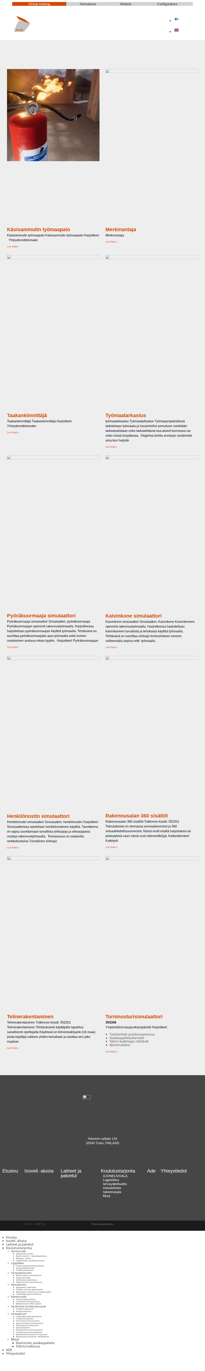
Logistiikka (111, 1180)
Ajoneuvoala (18, 1251)
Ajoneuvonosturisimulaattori (29, 1323)
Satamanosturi (23, 1327)
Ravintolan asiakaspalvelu (35, 1343)
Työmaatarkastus (126, 415)
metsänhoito (112, 1188)
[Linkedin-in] (108, 1158)
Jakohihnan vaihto (24, 1253)
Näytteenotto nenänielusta (29, 1282)
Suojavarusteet (23, 1277)
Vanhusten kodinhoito (26, 1279)
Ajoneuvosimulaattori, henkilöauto (32, 1336)
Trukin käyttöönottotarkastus (30, 1265)
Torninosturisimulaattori (134, 1016)
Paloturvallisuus (23, 1311)
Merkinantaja (121, 229)
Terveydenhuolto (21, 1273)
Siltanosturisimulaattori (27, 1325)
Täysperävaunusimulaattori (29, 1332)
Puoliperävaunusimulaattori (29, 1329)
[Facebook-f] (7, 1363)
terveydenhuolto (115, 1184)
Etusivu (10, 1171)
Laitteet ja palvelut (71, 1173)
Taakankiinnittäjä (27, 415)
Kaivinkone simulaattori (134, 616)
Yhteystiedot (174, 1171)
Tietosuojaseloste (102, 1224)
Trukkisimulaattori (25, 1270)
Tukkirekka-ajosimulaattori (29, 1294)
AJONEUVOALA (115, 1176)
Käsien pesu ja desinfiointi (28, 1275)
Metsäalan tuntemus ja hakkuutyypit (33, 1291)
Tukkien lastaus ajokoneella (29, 1289)
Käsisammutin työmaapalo (38, 229)
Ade (151, 1171)
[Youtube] (97, 1158)
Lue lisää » (13, 246)
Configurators (167, 4)
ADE (9, 1350)
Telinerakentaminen (30, 1016)
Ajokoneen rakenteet (26, 1287)
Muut (106, 1196)
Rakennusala (18, 1296)
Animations (88, 4)
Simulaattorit (19, 1314)
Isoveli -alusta (38, 1171)
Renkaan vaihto (23, 1258)
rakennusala (112, 1192)
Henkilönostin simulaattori (38, 816)
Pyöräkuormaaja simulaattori (41, 615)
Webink (125, 4)
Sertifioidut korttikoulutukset (28, 1306)
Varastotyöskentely (25, 1267)
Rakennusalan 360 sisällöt (137, 815)
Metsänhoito (18, 1284)
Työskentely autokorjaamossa (30, 1260)
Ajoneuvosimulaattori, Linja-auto (31, 1334)
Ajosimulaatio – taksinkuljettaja (31, 1256)
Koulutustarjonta (19, 1248)
